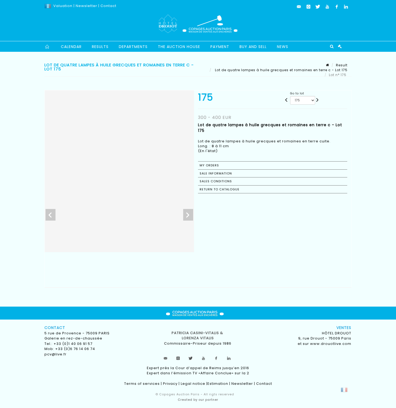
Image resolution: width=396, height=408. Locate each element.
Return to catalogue (219, 189)
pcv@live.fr (55, 354)
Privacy (170, 383)
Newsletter (86, 5)
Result (342, 65)
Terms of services (142, 383)
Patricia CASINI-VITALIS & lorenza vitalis (198, 335)
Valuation (62, 5)
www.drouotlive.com (330, 343)
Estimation (217, 383)
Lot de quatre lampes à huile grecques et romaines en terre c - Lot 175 (281, 70)
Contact (108, 5)
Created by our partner (198, 399)
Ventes (343, 327)
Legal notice (193, 383)
